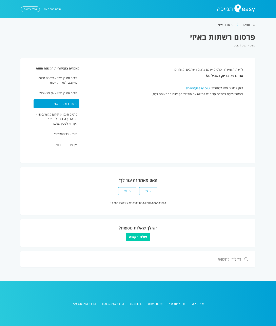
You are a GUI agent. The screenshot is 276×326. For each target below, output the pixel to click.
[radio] (148, 191)
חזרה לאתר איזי (52, 9)
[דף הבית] (236, 11)
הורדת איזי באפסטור (112, 304)
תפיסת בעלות (155, 304)
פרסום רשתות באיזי (65, 104)
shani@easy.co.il (198, 88)
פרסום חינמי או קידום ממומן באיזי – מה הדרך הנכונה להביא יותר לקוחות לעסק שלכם (56, 118)
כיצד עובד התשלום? (65, 134)
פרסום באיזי (225, 24)
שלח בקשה (30, 9)
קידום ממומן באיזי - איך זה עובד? (58, 93)
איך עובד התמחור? (66, 145)
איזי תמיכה (248, 24)
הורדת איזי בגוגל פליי (84, 304)
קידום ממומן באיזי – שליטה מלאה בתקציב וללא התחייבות (57, 80)
